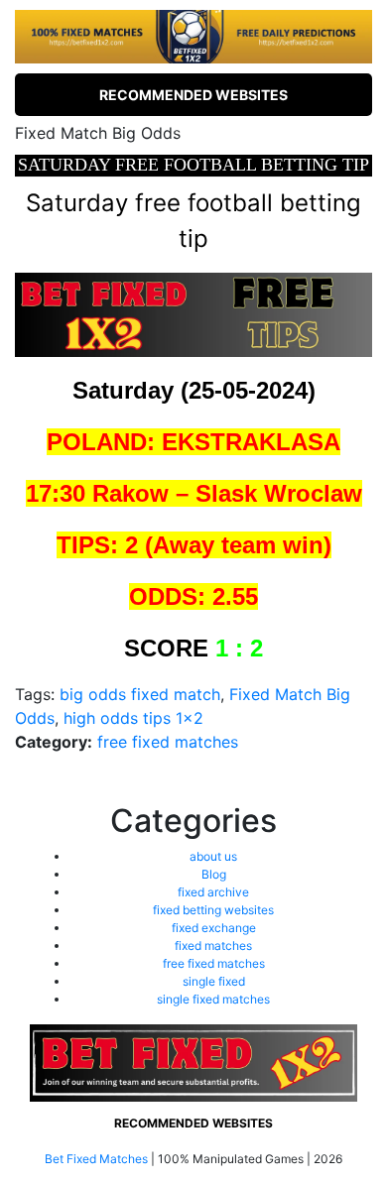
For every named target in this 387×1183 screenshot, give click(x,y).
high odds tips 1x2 (133, 718)
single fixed (214, 981)
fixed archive (213, 892)
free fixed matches (167, 742)
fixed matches (213, 945)
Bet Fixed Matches (96, 1158)
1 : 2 (239, 648)
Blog (213, 874)
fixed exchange (214, 927)
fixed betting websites (213, 909)
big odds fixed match (140, 694)
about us (213, 856)
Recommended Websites (193, 94)
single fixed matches (213, 999)
